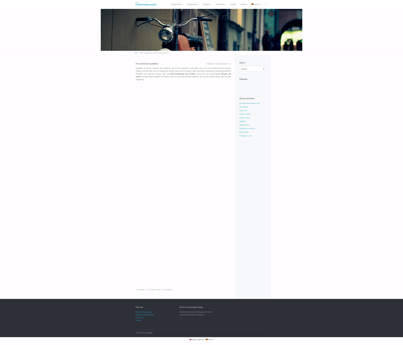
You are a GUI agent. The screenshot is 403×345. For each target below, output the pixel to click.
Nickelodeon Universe (247, 128)
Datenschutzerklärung (143, 312)
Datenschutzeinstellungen (144, 315)
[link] (265, 4)
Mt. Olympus (243, 107)
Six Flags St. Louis (245, 136)
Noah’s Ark (243, 110)
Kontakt (138, 320)
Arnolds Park (243, 132)
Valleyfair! (242, 121)
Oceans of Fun (244, 118)
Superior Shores (245, 114)
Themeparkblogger (145, 4)
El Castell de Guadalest (147, 63)
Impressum (139, 318)
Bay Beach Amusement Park (249, 103)
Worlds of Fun (244, 125)
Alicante (168, 290)
